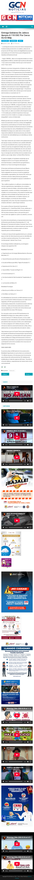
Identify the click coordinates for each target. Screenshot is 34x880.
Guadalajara (13, 40)
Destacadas (5, 40)
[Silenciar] (28, 401)
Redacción (12, 370)
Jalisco (20, 40)
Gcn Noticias (16, 43)
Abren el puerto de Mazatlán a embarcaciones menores (6, 374)
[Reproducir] (3, 401)
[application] (17, 393)
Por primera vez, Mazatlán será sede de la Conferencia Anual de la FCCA (29, 374)
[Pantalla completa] (30, 401)
